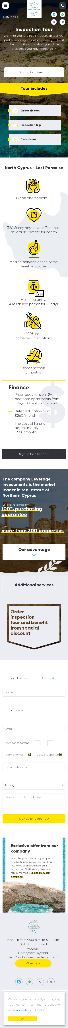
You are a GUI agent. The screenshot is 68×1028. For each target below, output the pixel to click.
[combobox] (9, 710)
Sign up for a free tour (34, 72)
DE (14, 17)
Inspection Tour (18, 678)
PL (18, 17)
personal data (18, 1010)
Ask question (50, 678)
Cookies (41, 1010)
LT (11, 17)
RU (4, 17)
